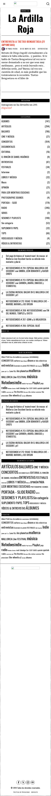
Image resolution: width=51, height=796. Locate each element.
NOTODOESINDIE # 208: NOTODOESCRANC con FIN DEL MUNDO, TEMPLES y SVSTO (27, 312)
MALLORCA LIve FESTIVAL (13, 377)
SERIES (4, 213)
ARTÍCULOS (6, 126)
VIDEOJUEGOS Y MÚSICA (11, 238)
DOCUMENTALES (8, 146)
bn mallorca (17, 357)
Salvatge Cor (24, 388)
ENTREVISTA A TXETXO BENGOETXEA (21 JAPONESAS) (23, 43)
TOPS (3, 233)
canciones (25, 357)
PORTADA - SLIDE (13, 492)
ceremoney (33, 356)
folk (36, 366)
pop (42, 383)
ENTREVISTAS (43, 49)
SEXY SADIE (33, 388)
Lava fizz (12, 371)
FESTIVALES (6, 167)
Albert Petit (5, 357)
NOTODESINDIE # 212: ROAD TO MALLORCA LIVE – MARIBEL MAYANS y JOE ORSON (27, 303)
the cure (26, 392)
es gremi (23, 365)
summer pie (9, 392)
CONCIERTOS (6, 141)
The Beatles (18, 391)
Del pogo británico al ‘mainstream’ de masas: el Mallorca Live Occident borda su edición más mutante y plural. (26, 258)
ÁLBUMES (5, 121)
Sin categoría (7, 223)
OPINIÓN (5, 187)
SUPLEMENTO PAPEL (9, 228)
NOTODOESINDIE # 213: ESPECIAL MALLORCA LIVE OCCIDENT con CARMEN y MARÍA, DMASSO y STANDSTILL (27, 283)
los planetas (22, 371)
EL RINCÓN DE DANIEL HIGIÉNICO (15, 157)
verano (24, 396)
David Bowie (24, 361)
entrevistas (7, 365)
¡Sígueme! (6, 108)
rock (17, 388)
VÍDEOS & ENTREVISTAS (11, 243)
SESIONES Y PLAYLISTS (11, 218)
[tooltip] (18, 782)
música (32, 376)
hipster (40, 366)
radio (4, 387)
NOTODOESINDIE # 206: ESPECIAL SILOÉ (23, 325)
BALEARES (5, 131)
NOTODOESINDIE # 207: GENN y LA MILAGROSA (26, 319)
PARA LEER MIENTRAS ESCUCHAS (15, 192)
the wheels (14, 395)
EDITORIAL (5, 152)
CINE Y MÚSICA (7, 136)
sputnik (39, 388)
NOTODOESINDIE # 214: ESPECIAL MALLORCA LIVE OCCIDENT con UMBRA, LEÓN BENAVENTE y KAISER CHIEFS (27, 271)
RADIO (4, 207)
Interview (5, 172)
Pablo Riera (12, 49)
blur (11, 357)
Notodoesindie (11, 382)
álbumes (29, 395)
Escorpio (17, 365)
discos (30, 360)
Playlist (36, 383)
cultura (17, 360)
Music (4, 182)
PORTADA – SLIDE (9, 202)
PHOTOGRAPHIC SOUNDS (12, 197)
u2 (20, 395)
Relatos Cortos (12, 388)
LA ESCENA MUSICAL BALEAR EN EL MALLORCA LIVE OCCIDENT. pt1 (27, 294)
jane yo (3, 371)
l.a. (8, 371)
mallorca (34, 370)
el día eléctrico (40, 360)
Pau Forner (29, 383)
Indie (45, 365)
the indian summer (35, 392)
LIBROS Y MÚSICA (9, 177)
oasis (24, 383)
